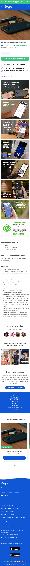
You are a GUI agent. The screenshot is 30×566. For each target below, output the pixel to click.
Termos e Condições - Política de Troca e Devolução (13, 518)
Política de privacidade (7, 511)
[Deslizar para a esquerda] (2, 25)
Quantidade (4, 51)
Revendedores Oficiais (7, 522)
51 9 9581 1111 (5, 497)
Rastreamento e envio (7, 514)
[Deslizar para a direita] (28, 25)
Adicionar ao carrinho (15, 387)
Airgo (9, 564)
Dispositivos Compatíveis (8, 505)
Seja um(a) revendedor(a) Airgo (10, 508)
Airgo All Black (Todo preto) (14, 451)
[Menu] (1, 7)
